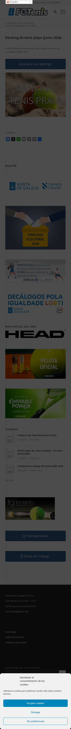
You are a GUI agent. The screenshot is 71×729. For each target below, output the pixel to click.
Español (13, 2)
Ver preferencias (35, 721)
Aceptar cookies (35, 703)
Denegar (35, 712)
